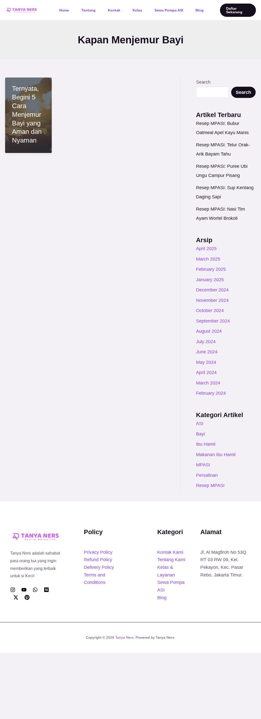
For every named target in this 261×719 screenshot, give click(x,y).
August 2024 (209, 331)
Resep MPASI (210, 485)
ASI (199, 423)
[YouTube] (24, 589)
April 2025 (206, 248)
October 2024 (210, 310)
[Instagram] (12, 589)
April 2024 (206, 372)
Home (64, 10)
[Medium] (46, 589)
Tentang (88, 10)
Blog (199, 10)
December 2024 (212, 289)
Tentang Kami (171, 559)
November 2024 (212, 300)
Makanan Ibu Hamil (216, 454)
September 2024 (213, 321)
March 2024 (208, 383)
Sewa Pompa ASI (168, 10)
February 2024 (211, 393)
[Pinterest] (27, 597)
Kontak (114, 10)
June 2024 (206, 351)
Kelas (137, 10)
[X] (15, 597)
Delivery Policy (99, 567)
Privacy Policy (98, 552)
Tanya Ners (124, 637)
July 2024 (206, 341)
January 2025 (210, 279)
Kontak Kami (170, 552)
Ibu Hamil (205, 444)
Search (203, 82)
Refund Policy (98, 559)
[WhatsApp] (35, 589)
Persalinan (207, 475)
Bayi (200, 433)
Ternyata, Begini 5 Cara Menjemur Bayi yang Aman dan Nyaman (27, 114)
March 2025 (208, 259)
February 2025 (211, 269)
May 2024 (206, 362)
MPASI (203, 464)
